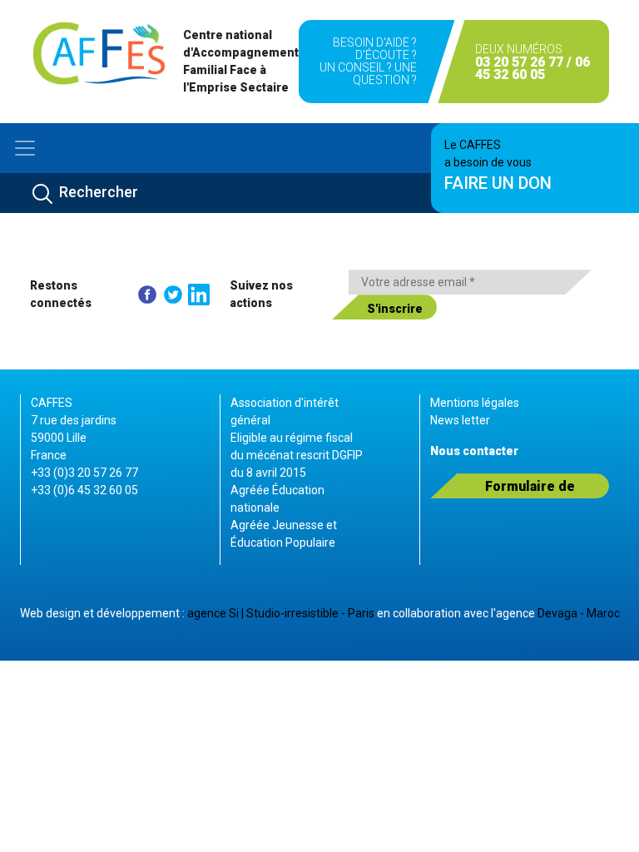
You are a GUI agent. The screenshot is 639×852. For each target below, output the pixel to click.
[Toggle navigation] (25, 148)
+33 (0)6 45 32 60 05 (84, 490)
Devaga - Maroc (578, 613)
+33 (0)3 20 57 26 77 (84, 472)
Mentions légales (474, 402)
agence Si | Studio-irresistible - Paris (280, 613)
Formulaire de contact (530, 488)
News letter (460, 420)
